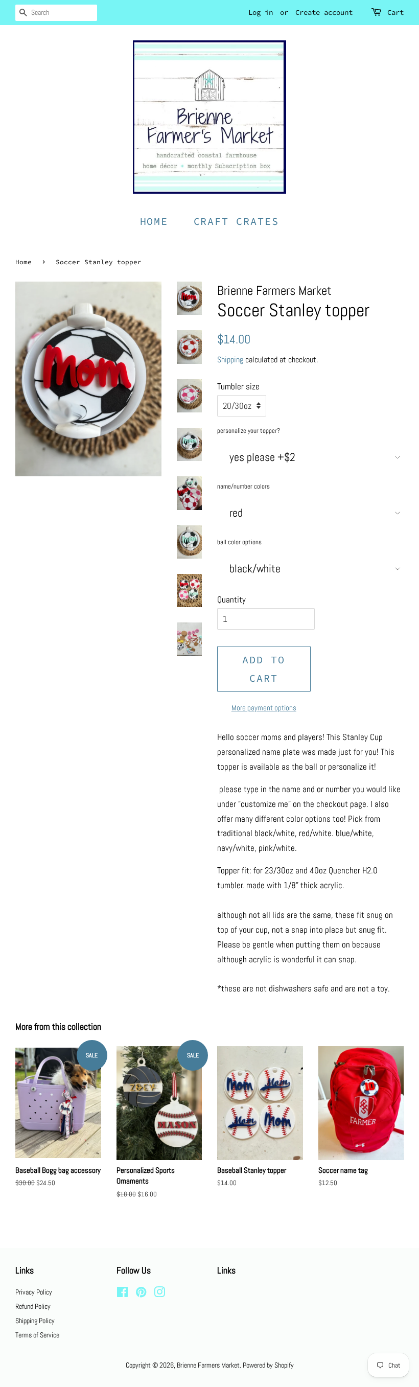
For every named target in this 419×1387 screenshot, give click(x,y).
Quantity (231, 599)
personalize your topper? (248, 430)
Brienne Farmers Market (208, 1365)
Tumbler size (238, 386)
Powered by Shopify (268, 1365)
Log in (260, 12)
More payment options (263, 707)
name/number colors (243, 486)
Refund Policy (33, 1306)
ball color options (239, 542)
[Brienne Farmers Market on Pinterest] (141, 1294)
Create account (324, 12)
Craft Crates (237, 221)
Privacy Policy (33, 1292)
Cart (395, 12)
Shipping (230, 359)
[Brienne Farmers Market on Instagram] (159, 1294)
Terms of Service (37, 1334)
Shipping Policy (35, 1320)
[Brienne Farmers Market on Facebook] (122, 1294)
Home (154, 221)
